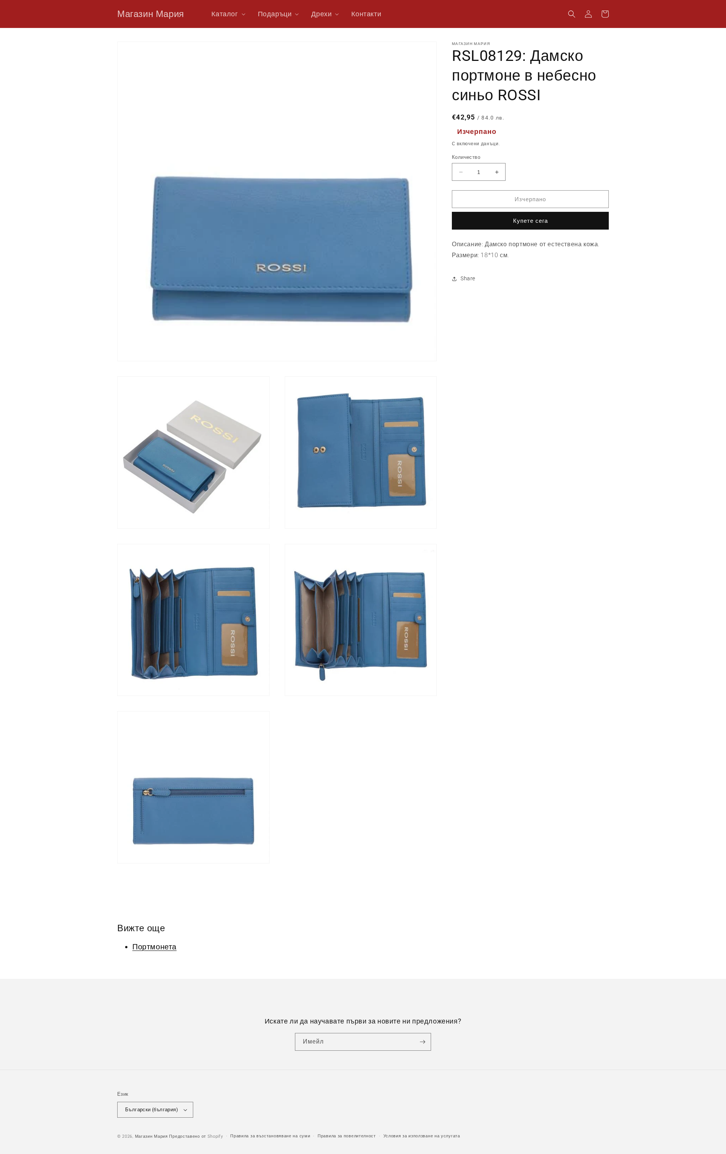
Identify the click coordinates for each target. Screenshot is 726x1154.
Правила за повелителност (347, 1136)
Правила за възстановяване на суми (270, 1136)
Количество (466, 157)
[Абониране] (422, 1042)
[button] (225, 14)
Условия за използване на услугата (421, 1136)
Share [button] (468, 278)
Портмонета (154, 946)
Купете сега (530, 220)
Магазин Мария (151, 1136)
